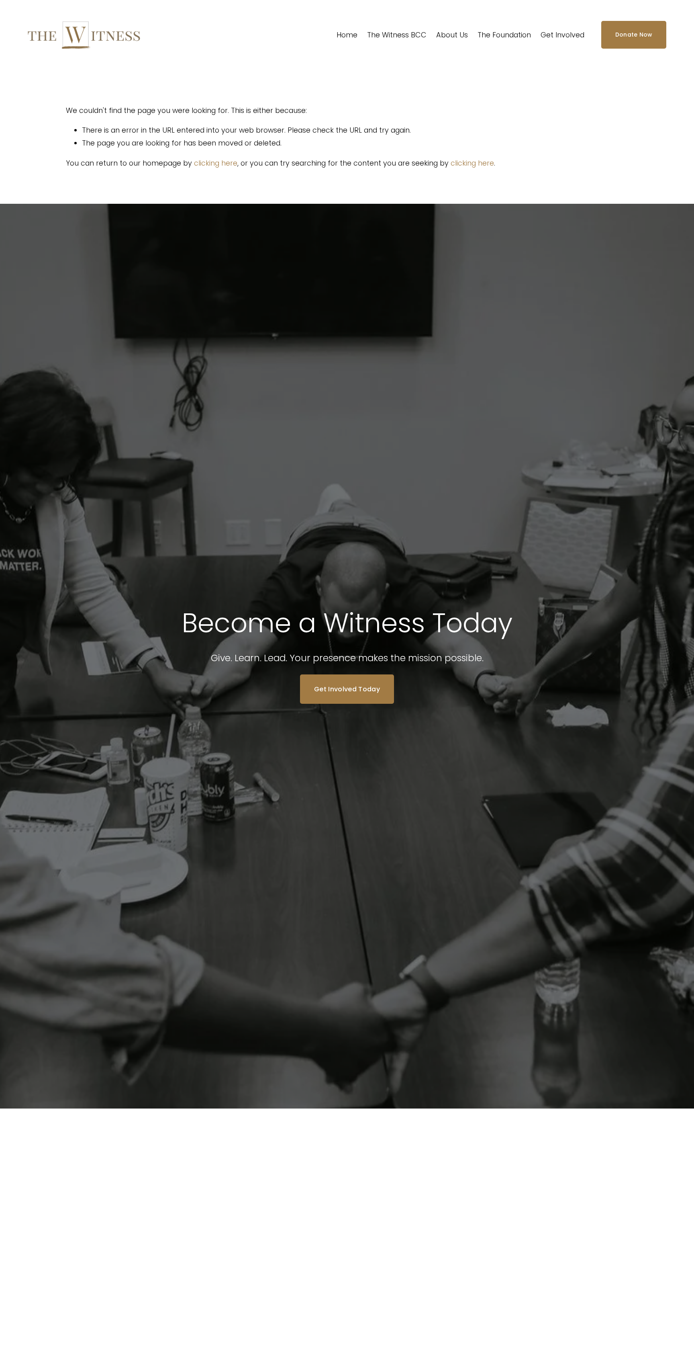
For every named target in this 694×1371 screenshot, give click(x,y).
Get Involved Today (347, 689)
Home (347, 35)
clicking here (215, 163)
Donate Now (633, 35)
